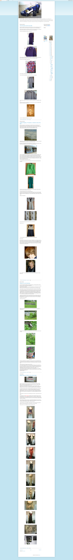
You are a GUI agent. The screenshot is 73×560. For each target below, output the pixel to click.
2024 (50, 44)
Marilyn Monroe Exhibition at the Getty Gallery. (28, 375)
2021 (50, 47)
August (51, 60)
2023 (50, 45)
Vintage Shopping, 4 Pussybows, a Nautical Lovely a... (51, 67)
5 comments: (28, 372)
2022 (50, 46)
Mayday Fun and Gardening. (25, 283)
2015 (50, 52)
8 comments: (28, 119)
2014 (50, 53)
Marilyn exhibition (27, 395)
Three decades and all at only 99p (26, 25)
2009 (50, 80)
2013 (50, 54)
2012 (50, 55)
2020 (50, 48)
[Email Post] (29, 119)
